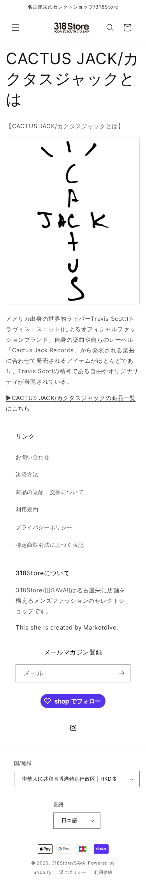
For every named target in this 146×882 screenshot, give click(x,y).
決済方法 (27, 474)
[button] (15, 27)
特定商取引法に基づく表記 (50, 544)
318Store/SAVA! (69, 863)
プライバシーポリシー (44, 527)
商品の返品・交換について (50, 492)
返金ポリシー (72, 872)
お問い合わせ (33, 457)
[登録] (121, 673)
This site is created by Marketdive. (67, 627)
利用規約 (27, 509)
